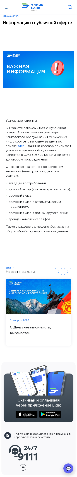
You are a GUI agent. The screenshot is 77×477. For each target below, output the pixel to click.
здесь (22, 146)
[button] (58, 271)
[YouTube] (23, 467)
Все (8, 267)
